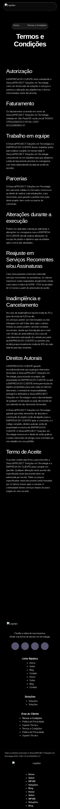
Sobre (32, 666)
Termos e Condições (32, 718)
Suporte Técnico (30, 725)
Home (16, 25)
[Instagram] (45, 646)
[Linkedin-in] (15, 646)
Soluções (33, 701)
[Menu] (51, 6)
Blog (31, 670)
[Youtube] (25, 646)
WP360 (32, 781)
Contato (33, 673)
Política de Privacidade (33, 721)
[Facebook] (35, 646)
